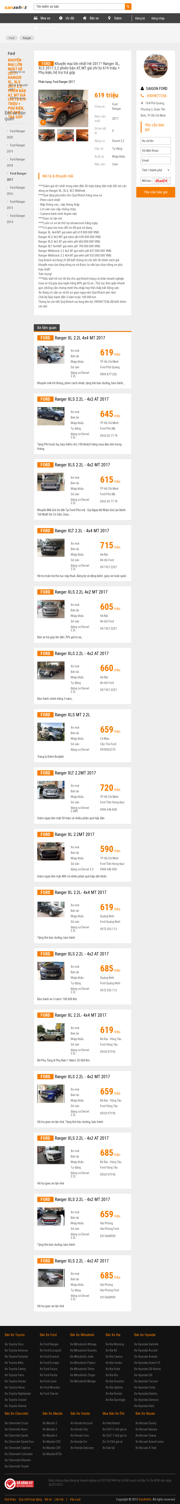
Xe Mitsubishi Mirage (83, 1381)
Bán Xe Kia (113, 1335)
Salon (117, 18)
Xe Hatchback (111, 1423)
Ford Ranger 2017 (64, 82)
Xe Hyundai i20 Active (147, 1369)
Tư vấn (45, 28)
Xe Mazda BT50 (52, 1454)
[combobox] (156, 170)
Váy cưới (75, 1499)
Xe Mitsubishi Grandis (83, 1350)
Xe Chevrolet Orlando (18, 1460)
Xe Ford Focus (49, 1369)
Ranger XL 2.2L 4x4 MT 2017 (73, 338)
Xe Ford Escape (49, 1362)
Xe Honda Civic (79, 1435)
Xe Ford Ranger (49, 1344)
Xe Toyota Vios (14, 1344)
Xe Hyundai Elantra (145, 1393)
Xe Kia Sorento (115, 1381)
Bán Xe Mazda (52, 1413)
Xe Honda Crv (78, 1441)
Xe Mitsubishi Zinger (82, 1375)
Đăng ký (140, 18)
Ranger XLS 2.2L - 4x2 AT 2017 (75, 399)
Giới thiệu (10, 1499)
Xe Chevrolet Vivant (17, 1466)
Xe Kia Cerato (114, 1362)
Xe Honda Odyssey (82, 1448)
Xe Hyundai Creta (144, 1387)
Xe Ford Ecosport (50, 1350)
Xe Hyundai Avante (145, 1356)
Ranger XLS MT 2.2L (65, 714)
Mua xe (45, 18)
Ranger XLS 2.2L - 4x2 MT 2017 (75, 464)
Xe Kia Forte (113, 1369)
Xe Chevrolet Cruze (16, 1423)
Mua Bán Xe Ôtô (113, 1413)
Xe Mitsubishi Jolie (82, 1356)
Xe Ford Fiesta (48, 1375)
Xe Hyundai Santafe (146, 1344)
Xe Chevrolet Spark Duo (19, 1441)
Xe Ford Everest (49, 1356)
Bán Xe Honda (80, 1413)
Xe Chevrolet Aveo (16, 1429)
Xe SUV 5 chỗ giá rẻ (115, 1429)
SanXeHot (145, 1499)
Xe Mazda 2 (50, 1423)
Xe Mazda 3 (50, 1429)
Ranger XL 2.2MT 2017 (67, 834)
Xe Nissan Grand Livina (149, 1441)
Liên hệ (59, 1499)
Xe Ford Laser (48, 1381)
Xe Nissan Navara (146, 1429)
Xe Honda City (79, 1429)
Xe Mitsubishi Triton (82, 1369)
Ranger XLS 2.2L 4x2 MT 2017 (74, 592)
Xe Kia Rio (112, 1375)
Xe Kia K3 (111, 1350)
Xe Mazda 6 (50, 1435)
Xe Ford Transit (49, 1393)
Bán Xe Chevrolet (16, 1413)
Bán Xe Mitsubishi (82, 1335)
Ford (11, 38)
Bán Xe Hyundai (144, 1335)
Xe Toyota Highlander (18, 1393)
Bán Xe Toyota (15, 1335)
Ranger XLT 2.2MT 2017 (68, 773)
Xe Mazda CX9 (52, 1448)
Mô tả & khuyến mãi (18, 87)
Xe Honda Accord (81, 1423)
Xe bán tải (109, 1448)
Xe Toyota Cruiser (16, 1400)
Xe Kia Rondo (114, 1393)
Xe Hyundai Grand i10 (147, 1362)
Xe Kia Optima (114, 1387)
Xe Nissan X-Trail (145, 1448)
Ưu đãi (69, 18)
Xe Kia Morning (115, 1344)
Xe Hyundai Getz (144, 1406)
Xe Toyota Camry (15, 1369)
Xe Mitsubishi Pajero (82, 1362)
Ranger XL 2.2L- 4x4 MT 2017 (73, 892)
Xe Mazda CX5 (52, 1441)
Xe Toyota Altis (14, 1362)
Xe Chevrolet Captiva (17, 1448)
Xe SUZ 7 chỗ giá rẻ (115, 1435)
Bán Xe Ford (48, 1335)
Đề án (48, 1499)
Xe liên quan (17, 98)
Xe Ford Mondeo (50, 1387)
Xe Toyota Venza (15, 1381)
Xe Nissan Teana (145, 1435)
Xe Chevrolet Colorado (19, 1454)
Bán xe (94, 18)
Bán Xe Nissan (145, 1413)
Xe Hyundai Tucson (146, 1381)
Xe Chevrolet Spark (16, 1435)
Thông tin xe (17, 72)
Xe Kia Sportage (115, 1400)
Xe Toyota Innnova (16, 1350)
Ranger (27, 38)
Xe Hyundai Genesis (146, 1400)
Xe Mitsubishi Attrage (83, 1344)
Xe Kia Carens (114, 1356)
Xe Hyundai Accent (146, 1350)
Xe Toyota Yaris (14, 1375)
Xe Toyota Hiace (15, 1387)
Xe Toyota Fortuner (16, 1356)
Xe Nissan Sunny (145, 1423)
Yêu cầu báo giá (156, 192)
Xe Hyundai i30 (143, 1375)
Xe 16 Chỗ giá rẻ (112, 1441)
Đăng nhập (158, 18)
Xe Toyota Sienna (15, 1406)
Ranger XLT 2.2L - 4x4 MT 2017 (75, 530)
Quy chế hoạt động (30, 1499)
